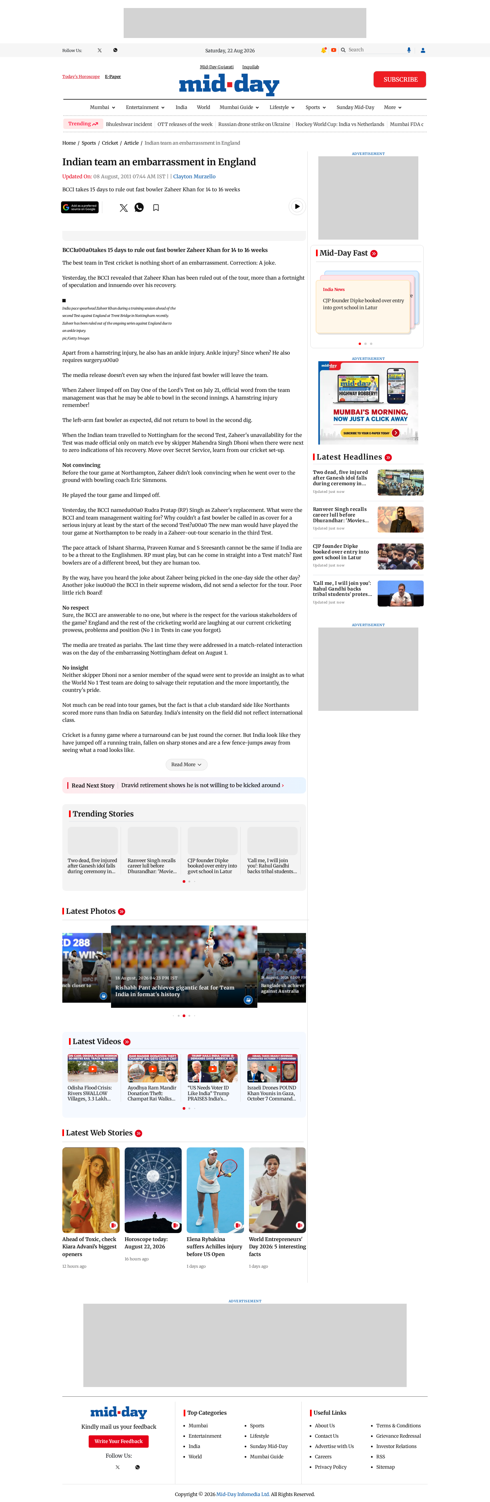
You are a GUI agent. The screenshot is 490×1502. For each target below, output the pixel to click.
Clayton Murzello (194, 176)
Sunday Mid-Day (355, 107)
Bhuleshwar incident (129, 124)
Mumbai (99, 107)
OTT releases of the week (185, 124)
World (203, 107)
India (181, 107)
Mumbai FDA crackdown (418, 124)
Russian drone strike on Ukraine (254, 124)
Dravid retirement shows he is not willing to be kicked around (202, 785)
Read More (183, 764)
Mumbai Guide (236, 107)
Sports (313, 107)
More (390, 107)
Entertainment (142, 107)
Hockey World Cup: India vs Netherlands (340, 124)
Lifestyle (279, 107)
